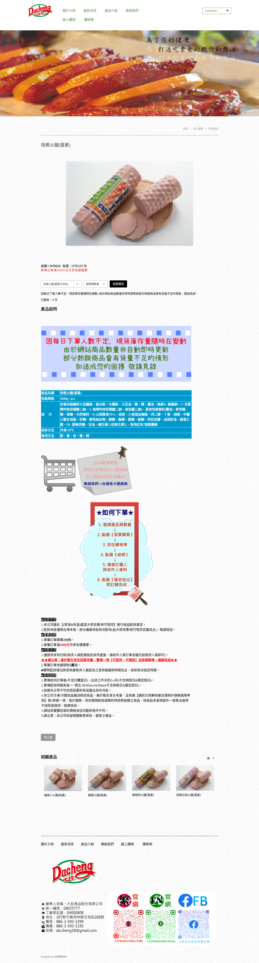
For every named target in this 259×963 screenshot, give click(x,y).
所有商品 (213, 128)
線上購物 (69, 19)
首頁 (185, 128)
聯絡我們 (132, 10)
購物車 (89, 19)
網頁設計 (62, 957)
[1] (208, 758)
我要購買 (118, 283)
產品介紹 (111, 10)
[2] (214, 758)
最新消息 (90, 10)
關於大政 (69, 10)
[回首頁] (40, 10)
